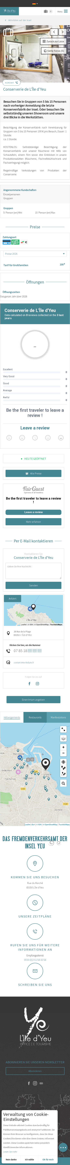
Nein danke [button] (11, 1159)
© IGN (38, 824)
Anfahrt (12, 598)
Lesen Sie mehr (10, 1151)
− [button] (63, 753)
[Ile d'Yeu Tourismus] (35, 1028)
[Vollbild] (63, 729)
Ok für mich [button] (48, 1159)
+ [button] (63, 747)
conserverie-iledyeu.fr (24, 662)
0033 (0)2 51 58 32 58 (35, 959)
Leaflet (27, 824)
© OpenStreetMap (50, 824)
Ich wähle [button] (29, 1159)
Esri (33, 824)
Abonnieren (35, 1071)
